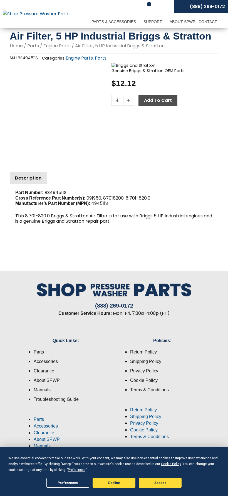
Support (153, 21)
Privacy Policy (144, 371)
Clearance (44, 371)
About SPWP (182, 21)
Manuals (42, 389)
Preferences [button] (76, 470)
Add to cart (158, 100)
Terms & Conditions (149, 389)
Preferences (68, 483)
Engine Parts (57, 46)
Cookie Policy (144, 380)
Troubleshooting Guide (56, 399)
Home (16, 46)
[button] (65, 412)
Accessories (46, 361)
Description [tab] (28, 178)
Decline (114, 483)
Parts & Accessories (114, 21)
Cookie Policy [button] (171, 464)
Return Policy (143, 352)
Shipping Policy (145, 361)
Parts (33, 46)
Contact (208, 21)
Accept (160, 483)
